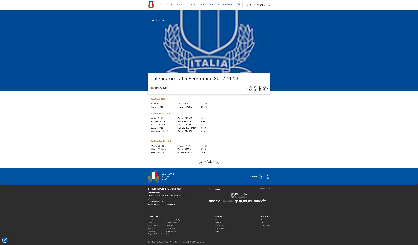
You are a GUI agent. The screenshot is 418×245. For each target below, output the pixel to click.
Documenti (169, 225)
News (153, 88)
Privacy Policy (174, 242)
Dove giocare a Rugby (173, 220)
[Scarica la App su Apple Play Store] (261, 176)
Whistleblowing (199, 242)
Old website (151, 242)
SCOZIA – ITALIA (184, 121)
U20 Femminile (220, 228)
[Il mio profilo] (238, 4)
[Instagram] (254, 4)
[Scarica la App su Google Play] (268, 176)
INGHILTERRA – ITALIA (186, 128)
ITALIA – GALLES (184, 124)
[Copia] (265, 88)
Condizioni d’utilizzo (162, 242)
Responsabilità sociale (155, 234)
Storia (150, 222)
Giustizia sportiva (171, 222)
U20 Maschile (219, 225)
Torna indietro (160, 20)
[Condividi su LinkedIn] (260, 88)
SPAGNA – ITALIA (184, 152)
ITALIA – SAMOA (184, 146)
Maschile (218, 220)
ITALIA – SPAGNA (184, 107)
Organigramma (153, 225)
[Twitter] (250, 4)
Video (262, 222)
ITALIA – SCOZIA (184, 149)
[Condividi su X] (255, 88)
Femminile (218, 222)
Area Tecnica (152, 228)
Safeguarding (170, 228)
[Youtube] (261, 4)
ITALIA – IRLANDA (184, 131)
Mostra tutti (263, 189)
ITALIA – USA (182, 103)
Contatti (168, 234)
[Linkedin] (265, 4)
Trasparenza (152, 231)
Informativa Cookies (186, 242)
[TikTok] (257, 4)
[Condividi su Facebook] (250, 88)
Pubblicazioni (265, 225)
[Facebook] (246, 4)
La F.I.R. (150, 220)
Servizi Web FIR (171, 231)
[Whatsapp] (269, 4)
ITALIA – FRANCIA (184, 118)
